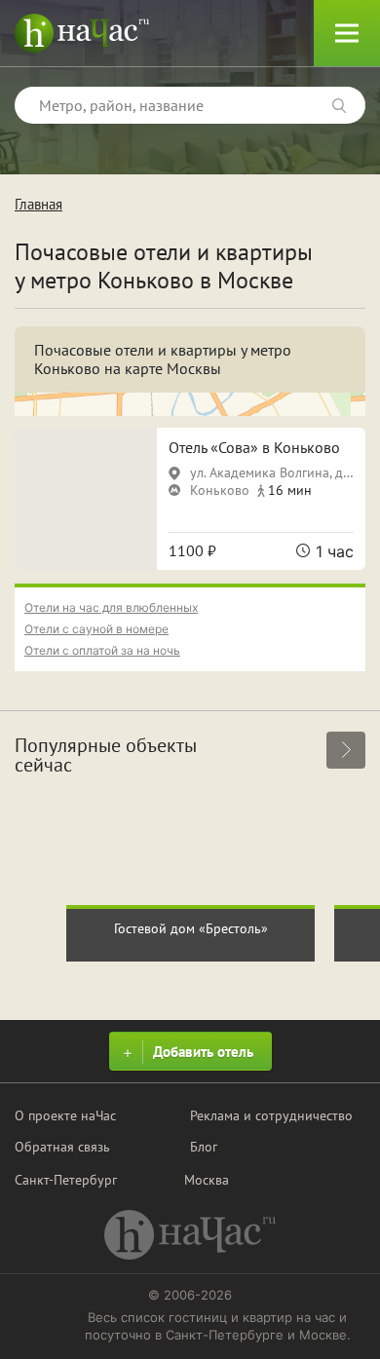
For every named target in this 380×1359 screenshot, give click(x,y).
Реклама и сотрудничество (271, 1115)
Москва (206, 1180)
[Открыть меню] (347, 33)
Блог (203, 1146)
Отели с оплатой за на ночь (102, 650)
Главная (38, 204)
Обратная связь (62, 1146)
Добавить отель (203, 1051)
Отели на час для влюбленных (111, 607)
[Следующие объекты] (345, 750)
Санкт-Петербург (66, 1180)
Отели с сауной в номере (96, 629)
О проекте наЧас (65, 1115)
